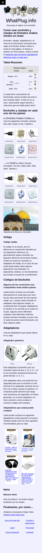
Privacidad (30, 535)
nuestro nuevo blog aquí (13, 522)
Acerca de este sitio (12, 528)
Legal (12, 535)
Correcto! (33, 3)
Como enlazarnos (12, 539)
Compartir (30, 539)
